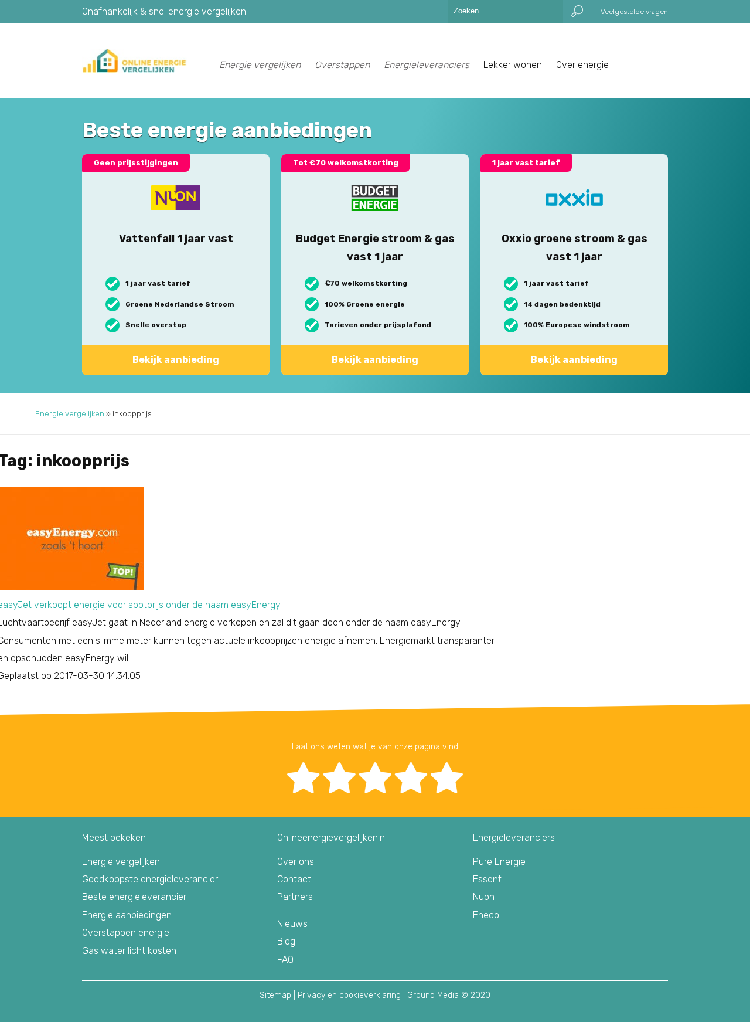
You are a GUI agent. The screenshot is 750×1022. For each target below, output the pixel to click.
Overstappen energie (125, 932)
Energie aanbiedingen (127, 915)
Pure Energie (499, 861)
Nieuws (292, 923)
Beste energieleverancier (134, 896)
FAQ (285, 959)
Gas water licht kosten (129, 950)
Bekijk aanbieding (175, 359)
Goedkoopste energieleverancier (150, 879)
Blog (286, 941)
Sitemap (275, 995)
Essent (487, 879)
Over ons (295, 861)
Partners (295, 896)
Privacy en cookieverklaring (349, 995)
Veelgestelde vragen (634, 12)
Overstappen (342, 64)
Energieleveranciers (426, 64)
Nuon (484, 896)
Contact (294, 879)
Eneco (486, 915)
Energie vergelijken (260, 64)
